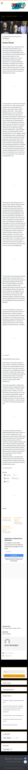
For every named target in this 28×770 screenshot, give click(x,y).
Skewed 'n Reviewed (14, 759)
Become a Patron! (7, 682)
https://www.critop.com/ (14, 768)
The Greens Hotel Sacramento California (18, 519)
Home (3, 16)
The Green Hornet (7, 517)
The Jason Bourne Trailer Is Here (11, 628)
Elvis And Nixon (7, 634)
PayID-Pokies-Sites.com (8, 689)
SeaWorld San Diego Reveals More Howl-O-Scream (12, 720)
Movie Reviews (11, 16)
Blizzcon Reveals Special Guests (10, 724)
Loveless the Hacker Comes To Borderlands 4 (13, 715)
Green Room (8, 655)
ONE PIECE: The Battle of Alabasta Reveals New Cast (13, 701)
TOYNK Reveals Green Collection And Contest (8, 528)
